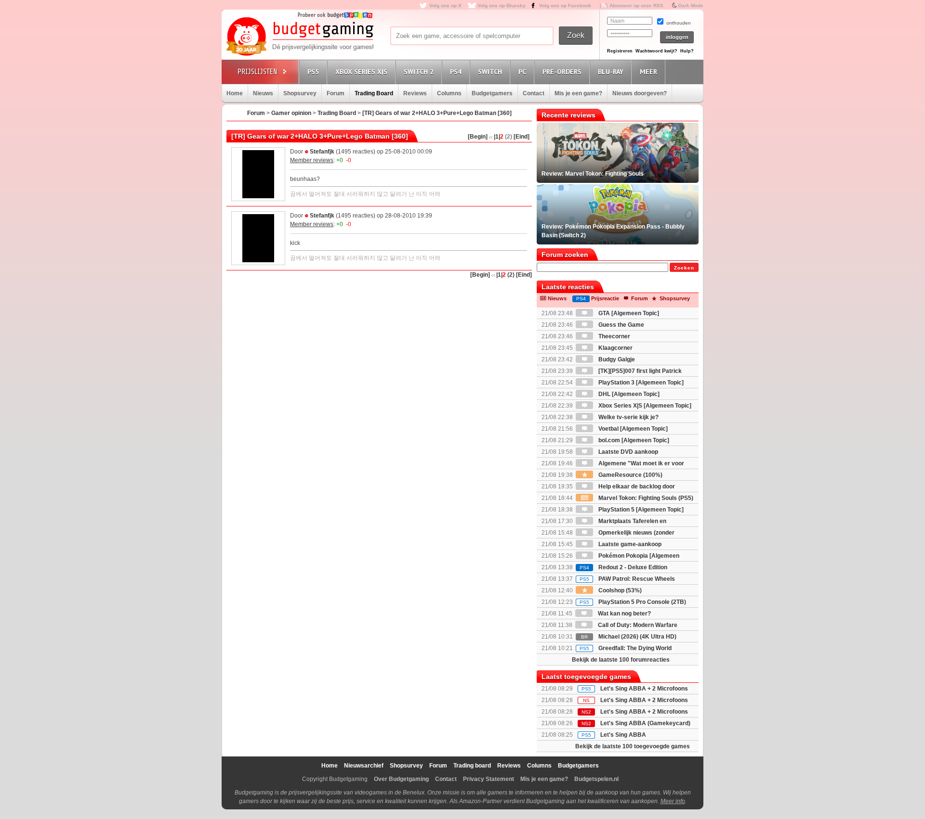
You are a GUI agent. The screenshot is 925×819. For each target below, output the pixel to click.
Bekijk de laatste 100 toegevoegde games (632, 746)
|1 (496, 136)
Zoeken (684, 267)
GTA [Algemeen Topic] (628, 313)
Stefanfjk (322, 151)
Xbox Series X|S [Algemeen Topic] (644, 405)
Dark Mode (690, 5)
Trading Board (374, 93)
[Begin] (478, 136)
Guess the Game (620, 324)
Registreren (620, 51)
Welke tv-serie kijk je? (628, 417)
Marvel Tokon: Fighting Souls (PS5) (645, 498)
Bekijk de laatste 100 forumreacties (621, 659)
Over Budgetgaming (401, 779)
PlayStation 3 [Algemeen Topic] (640, 382)
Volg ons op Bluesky (501, 5)
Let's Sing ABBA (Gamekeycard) (645, 723)
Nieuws (263, 93)
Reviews (415, 93)
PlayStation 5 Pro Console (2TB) (633, 602)
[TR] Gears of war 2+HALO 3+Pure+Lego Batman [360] (437, 113)
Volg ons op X (445, 5)
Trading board (472, 765)
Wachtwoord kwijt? (656, 51)
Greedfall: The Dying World (626, 648)
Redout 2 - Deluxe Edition (623, 567)
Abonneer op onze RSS (636, 5)
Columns (449, 93)
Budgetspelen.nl (596, 779)
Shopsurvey (300, 93)
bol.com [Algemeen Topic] (633, 440)
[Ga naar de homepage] (300, 37)
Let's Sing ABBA (623, 734)
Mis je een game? (578, 93)
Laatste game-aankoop (629, 544)
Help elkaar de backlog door (636, 486)
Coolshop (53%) (619, 590)
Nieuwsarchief (363, 765)
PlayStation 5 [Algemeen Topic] (640, 509)
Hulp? (687, 51)
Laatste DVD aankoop (627, 451)
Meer (648, 71)
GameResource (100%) (629, 475)
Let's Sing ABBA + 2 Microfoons (644, 688)
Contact (533, 93)
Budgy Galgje (616, 359)
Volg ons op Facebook (565, 5)
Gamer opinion (291, 113)
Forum (335, 93)
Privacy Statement (488, 779)
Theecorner (613, 336)
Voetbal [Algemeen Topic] (632, 428)
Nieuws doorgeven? (639, 93)
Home (234, 93)
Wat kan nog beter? (623, 613)
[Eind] (521, 136)
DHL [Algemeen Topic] (628, 394)
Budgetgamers (492, 93)
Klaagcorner (615, 348)
